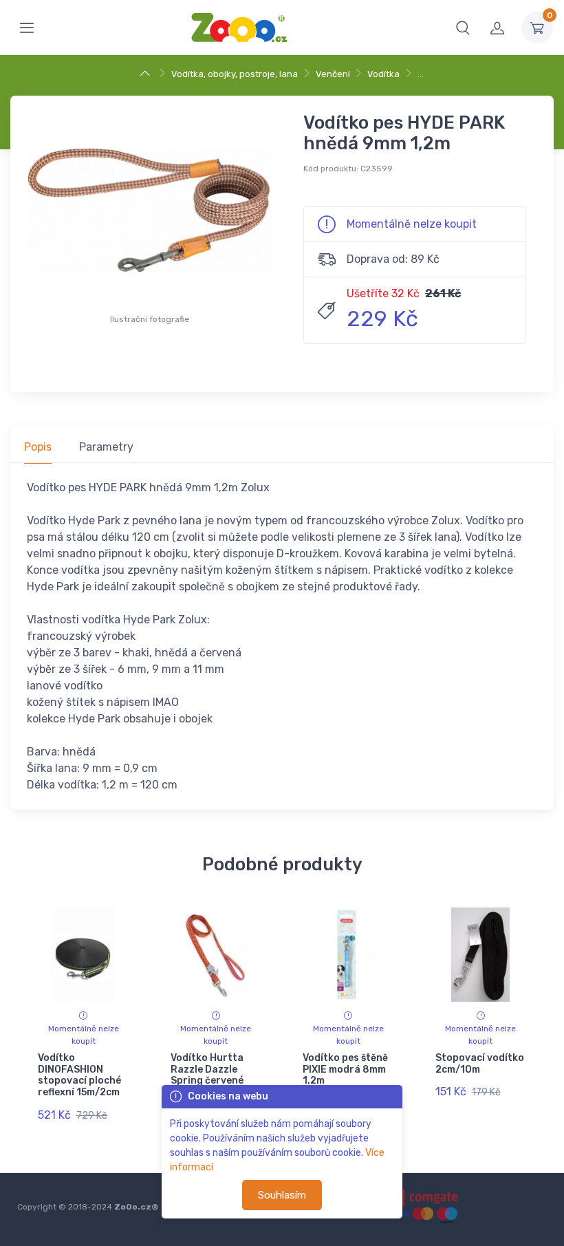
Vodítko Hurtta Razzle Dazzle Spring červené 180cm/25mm (207, 1075)
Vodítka (383, 74)
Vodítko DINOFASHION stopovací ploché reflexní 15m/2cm (79, 1075)
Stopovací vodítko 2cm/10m (479, 1063)
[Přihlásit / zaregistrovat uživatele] (497, 27)
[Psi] (146, 74)
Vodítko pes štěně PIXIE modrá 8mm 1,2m (345, 1069)
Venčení (333, 74)
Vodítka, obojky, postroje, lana (234, 74)
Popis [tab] (38, 446)
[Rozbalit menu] (27, 27)
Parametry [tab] (106, 446)
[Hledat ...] (463, 27)
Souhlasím (282, 1195)
